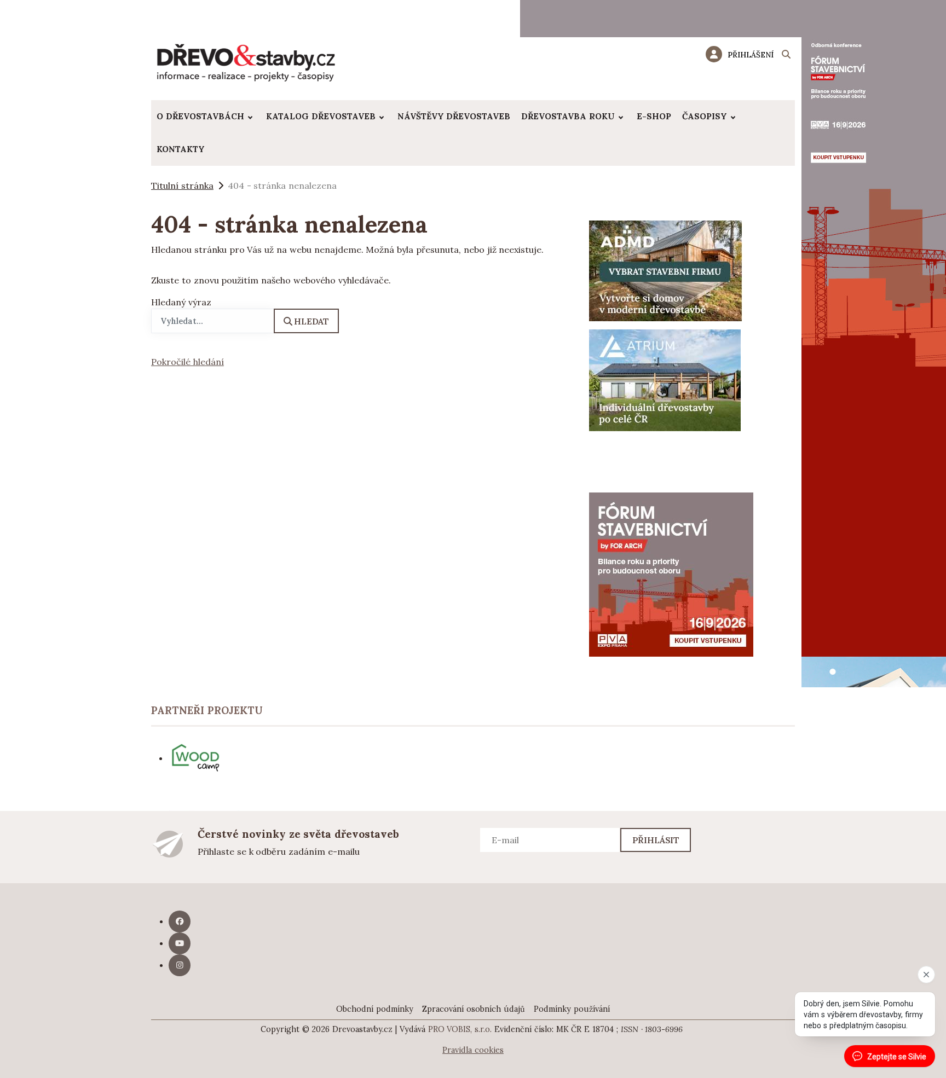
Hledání (786, 56)
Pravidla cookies (473, 1050)
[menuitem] (206, 116)
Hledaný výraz (181, 302)
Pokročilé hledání (187, 361)
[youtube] (180, 943)
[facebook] (180, 921)
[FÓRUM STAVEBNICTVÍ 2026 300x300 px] (671, 573)
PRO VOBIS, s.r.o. (460, 1029)
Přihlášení (751, 55)
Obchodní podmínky (374, 1009)
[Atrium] (665, 379)
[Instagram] (180, 965)
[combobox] (212, 321)
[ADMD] (665, 269)
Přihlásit (656, 839)
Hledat (311, 321)
